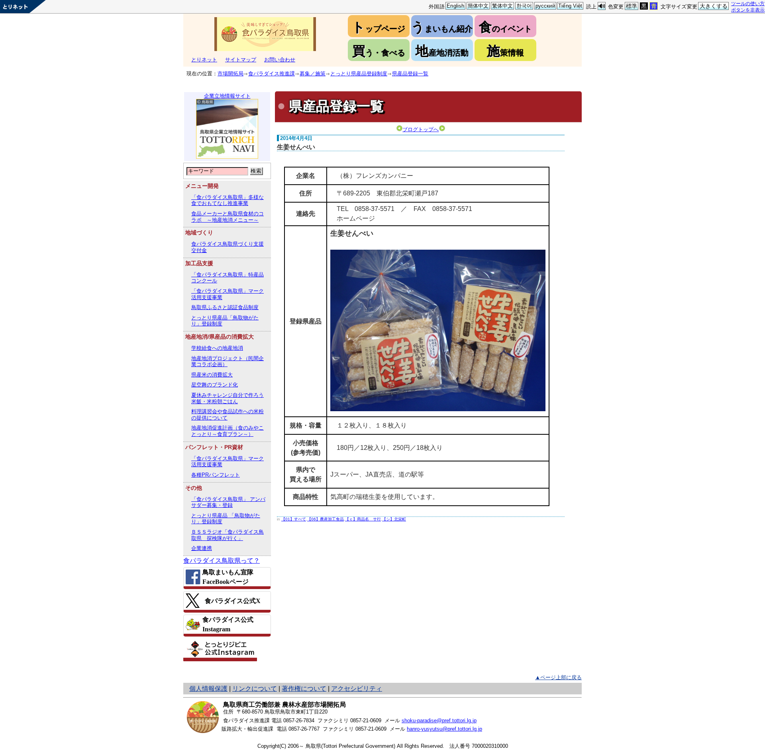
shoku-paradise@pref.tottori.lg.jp (439, 720)
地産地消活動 (442, 50)
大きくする (714, 6)
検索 (256, 171)
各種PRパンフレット (215, 475)
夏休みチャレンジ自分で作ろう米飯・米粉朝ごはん (227, 398)
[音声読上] (601, 6)
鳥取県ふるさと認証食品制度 (225, 307)
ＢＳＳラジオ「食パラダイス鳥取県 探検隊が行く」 (227, 535)
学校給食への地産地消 (217, 348)
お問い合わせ (279, 60)
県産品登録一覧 (410, 74)
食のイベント (505, 27)
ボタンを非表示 (748, 9)
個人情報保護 (208, 688)
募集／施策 (313, 74)
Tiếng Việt (570, 6)
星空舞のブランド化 (214, 385)
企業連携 (201, 548)
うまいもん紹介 (442, 27)
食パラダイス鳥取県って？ (221, 560)
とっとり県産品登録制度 (358, 74)
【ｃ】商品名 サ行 (363, 519)
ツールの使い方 (748, 3)
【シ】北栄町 (394, 519)
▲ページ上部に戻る (558, 677)
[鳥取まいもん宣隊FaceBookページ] (227, 577)
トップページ (378, 27)
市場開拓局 (230, 74)
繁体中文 (502, 6)
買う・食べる (378, 50)
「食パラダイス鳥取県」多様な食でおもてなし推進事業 (227, 200)
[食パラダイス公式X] (227, 600)
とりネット (204, 60)
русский (545, 6)
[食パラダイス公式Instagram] (227, 624)
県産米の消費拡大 (212, 375)
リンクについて (254, 688)
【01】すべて (293, 519)
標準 (631, 6)
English (455, 6)
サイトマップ (240, 60)
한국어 (524, 6)
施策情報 (505, 50)
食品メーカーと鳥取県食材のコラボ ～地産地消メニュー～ (227, 217)
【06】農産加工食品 (325, 519)
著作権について (304, 688)
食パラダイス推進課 (271, 74)
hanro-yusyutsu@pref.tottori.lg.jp (444, 729)
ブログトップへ (420, 129)
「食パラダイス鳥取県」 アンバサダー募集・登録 (228, 502)
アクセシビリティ (356, 688)
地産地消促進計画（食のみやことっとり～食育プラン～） (227, 431)
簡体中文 (478, 6)
